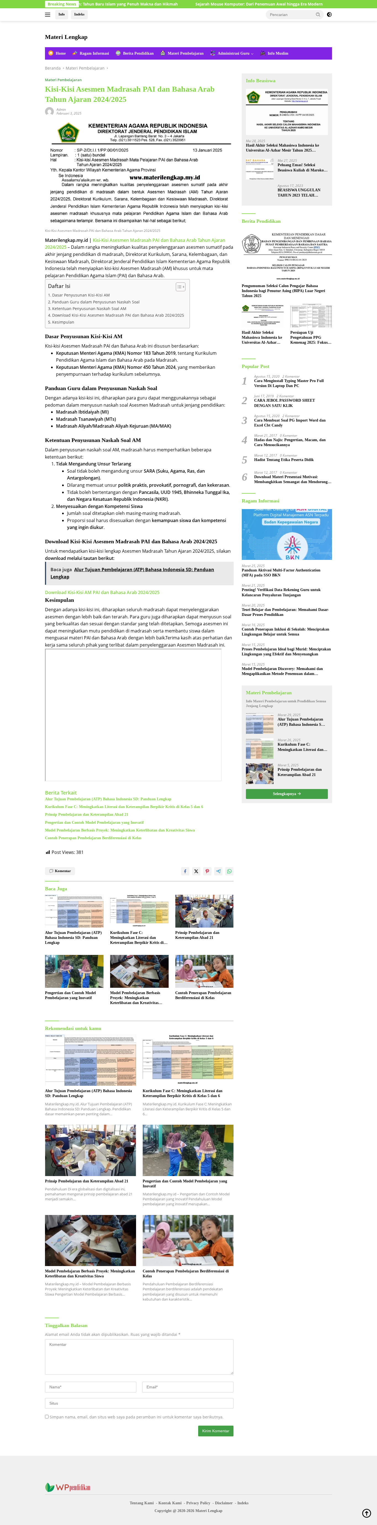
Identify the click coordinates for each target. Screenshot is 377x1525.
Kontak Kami (170, 1503)
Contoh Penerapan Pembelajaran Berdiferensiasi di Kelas (93, 838)
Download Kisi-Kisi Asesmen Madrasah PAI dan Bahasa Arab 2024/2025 (118, 315)
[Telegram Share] (218, 871)
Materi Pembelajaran (63, 79)
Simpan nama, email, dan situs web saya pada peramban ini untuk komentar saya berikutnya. (137, 1417)
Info (62, 14)
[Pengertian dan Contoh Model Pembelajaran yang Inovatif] (74, 971)
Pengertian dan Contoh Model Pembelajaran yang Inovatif (94, 822)
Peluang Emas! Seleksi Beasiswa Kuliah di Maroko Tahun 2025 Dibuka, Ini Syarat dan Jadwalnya (301, 168)
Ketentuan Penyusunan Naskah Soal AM (89, 308)
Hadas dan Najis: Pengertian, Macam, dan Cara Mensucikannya (290, 442)
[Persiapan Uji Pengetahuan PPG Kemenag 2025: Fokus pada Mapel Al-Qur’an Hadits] (311, 315)
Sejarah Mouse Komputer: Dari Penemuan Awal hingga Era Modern (213, 4)
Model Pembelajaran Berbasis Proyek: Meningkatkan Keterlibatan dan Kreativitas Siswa (120, 830)
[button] (318, 14)
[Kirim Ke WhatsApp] (229, 871)
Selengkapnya (285, 794)
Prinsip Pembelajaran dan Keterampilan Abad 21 (86, 814)
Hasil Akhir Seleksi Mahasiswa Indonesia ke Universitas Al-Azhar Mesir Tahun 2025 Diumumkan (282, 148)
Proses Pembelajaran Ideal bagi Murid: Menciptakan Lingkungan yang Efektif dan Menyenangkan (286, 651)
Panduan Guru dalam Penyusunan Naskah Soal (96, 302)
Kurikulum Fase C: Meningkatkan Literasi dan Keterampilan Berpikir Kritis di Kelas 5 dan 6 (124, 807)
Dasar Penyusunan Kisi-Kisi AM (81, 295)
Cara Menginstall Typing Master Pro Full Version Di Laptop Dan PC (289, 383)
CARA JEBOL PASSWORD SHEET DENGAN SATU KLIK (284, 402)
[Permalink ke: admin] (49, 111)
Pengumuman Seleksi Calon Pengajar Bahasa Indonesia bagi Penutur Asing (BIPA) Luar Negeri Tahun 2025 (283, 291)
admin (61, 109)
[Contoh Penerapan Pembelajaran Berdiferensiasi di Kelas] (204, 971)
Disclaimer (224, 1503)
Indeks (79, 14)
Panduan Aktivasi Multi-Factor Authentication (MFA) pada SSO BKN (281, 572)
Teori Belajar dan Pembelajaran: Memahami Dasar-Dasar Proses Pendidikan (285, 612)
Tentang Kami (142, 1503)
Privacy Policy (198, 1503)
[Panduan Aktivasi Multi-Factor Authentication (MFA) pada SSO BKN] (287, 534)
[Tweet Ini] (196, 871)
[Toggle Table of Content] (178, 287)
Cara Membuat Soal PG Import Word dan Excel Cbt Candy (290, 422)
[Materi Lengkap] (70, 1487)
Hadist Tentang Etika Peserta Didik (284, 460)
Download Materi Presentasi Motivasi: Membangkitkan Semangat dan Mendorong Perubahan (291, 479)
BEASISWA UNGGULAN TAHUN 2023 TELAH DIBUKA (299, 193)
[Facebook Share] (185, 871)
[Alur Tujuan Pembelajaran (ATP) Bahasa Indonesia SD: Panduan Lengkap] (74, 911)
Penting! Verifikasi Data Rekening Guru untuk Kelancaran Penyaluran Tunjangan (281, 592)
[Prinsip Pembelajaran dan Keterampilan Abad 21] (204, 911)
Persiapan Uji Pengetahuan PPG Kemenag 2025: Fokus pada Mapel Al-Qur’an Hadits (309, 337)
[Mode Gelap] (329, 14)
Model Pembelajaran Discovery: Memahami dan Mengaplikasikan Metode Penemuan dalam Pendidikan (282, 671)
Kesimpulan (63, 322)
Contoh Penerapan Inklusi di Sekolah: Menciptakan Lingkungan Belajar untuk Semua (285, 631)
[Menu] (48, 14)
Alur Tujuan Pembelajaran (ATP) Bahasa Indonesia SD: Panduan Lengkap (108, 799)
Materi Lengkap (66, 36)
